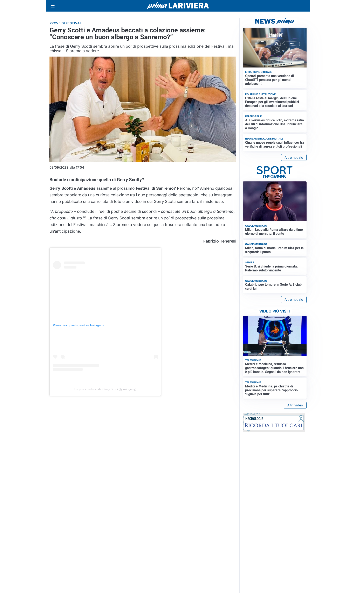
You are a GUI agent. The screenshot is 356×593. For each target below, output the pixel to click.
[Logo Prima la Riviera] (178, 5)
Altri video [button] (295, 405)
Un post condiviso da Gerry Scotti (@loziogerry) (105, 389)
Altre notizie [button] (294, 157)
